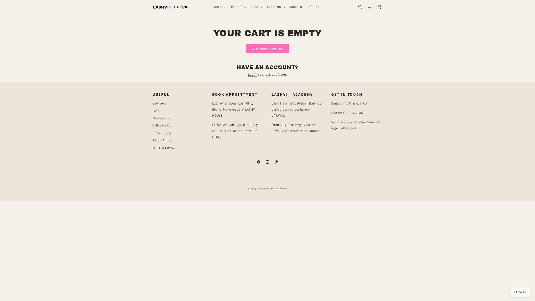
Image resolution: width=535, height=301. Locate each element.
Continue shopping (267, 48)
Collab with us (162, 125)
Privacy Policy (162, 133)
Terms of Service (164, 147)
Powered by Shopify (276, 188)
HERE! (216, 137)
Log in (252, 74)
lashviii (261, 188)
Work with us (161, 118)
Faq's (156, 111)
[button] (219, 7)
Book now (159, 103)
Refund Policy (162, 140)
